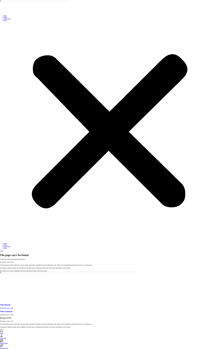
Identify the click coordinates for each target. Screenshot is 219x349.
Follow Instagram (6, 311)
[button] (109, 132)
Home (5, 15)
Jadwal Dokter (4, 343)
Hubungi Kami (4, 348)
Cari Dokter (3, 338)
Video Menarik (5, 305)
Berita (5, 20)
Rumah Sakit (6, 19)
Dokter (5, 17)
